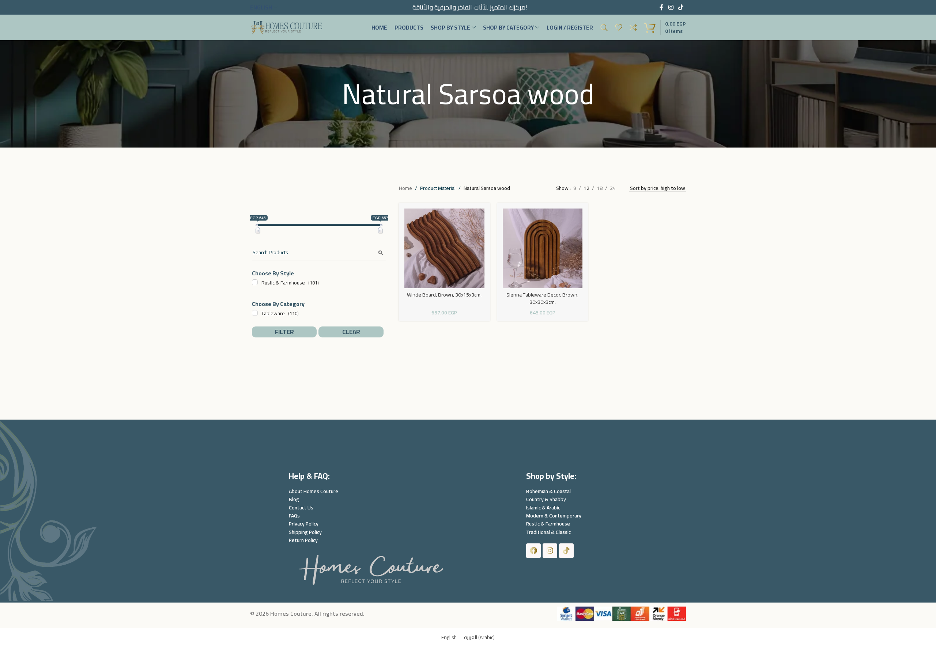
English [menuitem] (449, 637)
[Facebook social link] (661, 7)
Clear (351, 331)
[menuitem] (449, 637)
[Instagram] (550, 550)
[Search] (604, 27)
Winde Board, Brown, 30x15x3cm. (444, 294)
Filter (284, 331)
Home (405, 188)
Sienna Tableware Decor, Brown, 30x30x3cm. (542, 298)
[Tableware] (255, 313)
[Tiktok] (566, 550)
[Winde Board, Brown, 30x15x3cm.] (444, 248)
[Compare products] (633, 27)
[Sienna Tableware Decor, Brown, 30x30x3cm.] (542, 248)
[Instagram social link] (671, 7)
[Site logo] (286, 27)
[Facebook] (533, 550)
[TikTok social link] (681, 7)
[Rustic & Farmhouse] (255, 282)
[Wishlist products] (618, 27)
